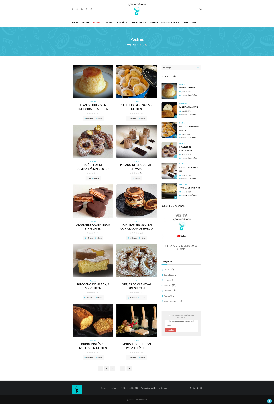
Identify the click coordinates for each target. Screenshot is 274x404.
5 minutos (133, 358)
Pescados (86, 22)
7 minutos (133, 118)
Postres (96, 22)
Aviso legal (163, 388)
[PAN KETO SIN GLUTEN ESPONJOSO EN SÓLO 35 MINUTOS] (169, 110)
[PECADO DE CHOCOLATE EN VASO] (169, 171)
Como (99, 118)
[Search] (201, 8)
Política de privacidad (148, 388)
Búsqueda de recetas (170, 22)
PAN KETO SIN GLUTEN (188, 107)
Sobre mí (104, 388)
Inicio (133, 44)
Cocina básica (121, 22)
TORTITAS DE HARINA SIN (189, 188)
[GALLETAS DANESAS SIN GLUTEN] (169, 130)
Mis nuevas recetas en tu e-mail (181, 321)
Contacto (113, 388)
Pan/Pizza (154, 22)
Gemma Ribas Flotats (189, 95)
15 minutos (89, 118)
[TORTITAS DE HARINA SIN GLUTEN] (169, 191)
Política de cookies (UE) (129, 388)
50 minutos (89, 298)
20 (90, 178)
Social (185, 22)
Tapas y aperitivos (138, 22)
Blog (194, 22)
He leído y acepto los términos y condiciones (182, 316)
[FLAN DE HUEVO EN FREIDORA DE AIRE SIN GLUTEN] (169, 91)
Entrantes (107, 22)
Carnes (75, 22)
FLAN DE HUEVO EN (187, 88)
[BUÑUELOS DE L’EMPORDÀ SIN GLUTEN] (169, 150)
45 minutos (89, 358)
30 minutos (133, 238)
